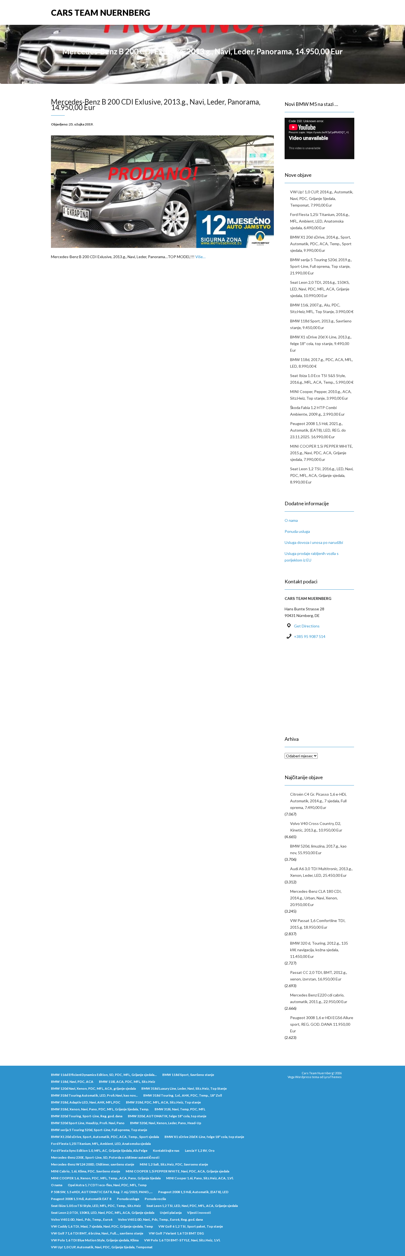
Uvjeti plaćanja (171, 1212)
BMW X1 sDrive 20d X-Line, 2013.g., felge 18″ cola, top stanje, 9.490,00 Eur (321, 343)
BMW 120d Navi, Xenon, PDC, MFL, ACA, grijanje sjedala (93, 1088)
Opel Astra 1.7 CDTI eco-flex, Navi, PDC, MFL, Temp (107, 1185)
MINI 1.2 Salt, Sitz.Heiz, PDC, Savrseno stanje (174, 1164)
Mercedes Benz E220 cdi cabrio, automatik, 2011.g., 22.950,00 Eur (318, 998)
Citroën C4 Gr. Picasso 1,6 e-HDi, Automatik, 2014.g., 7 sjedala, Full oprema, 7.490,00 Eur (318, 801)
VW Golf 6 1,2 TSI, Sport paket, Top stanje (190, 1226)
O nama (291, 520)
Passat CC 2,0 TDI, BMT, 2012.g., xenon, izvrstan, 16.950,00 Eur (318, 975)
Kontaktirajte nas (166, 1150)
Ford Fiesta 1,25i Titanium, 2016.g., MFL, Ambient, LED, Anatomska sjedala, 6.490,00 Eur (320, 221)
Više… (200, 256)
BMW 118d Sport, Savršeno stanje (188, 1075)
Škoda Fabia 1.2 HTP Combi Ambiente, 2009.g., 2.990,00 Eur (317, 410)
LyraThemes (333, 1077)
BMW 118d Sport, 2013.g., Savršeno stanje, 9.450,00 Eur (321, 324)
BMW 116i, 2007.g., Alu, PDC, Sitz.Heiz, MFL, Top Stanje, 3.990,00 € (321, 308)
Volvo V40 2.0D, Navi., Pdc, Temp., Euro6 (81, 1219)
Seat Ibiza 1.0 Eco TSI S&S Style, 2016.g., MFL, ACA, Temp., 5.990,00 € (321, 378)
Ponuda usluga (297, 531)
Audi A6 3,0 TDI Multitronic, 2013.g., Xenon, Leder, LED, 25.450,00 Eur (321, 872)
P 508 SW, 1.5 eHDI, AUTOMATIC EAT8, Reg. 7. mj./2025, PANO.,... (102, 1192)
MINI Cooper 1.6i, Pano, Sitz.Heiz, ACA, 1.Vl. (200, 1178)
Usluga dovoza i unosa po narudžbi (314, 542)
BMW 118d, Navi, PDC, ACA (72, 1081)
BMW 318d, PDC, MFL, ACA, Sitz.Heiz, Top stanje (163, 1102)
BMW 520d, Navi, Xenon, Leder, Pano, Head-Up (165, 1123)
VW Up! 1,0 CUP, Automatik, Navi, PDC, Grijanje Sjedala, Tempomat (102, 1247)
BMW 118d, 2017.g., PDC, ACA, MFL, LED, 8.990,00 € (321, 362)
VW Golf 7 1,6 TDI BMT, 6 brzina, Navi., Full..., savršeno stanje (97, 1233)
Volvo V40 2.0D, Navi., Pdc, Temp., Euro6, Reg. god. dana (160, 1219)
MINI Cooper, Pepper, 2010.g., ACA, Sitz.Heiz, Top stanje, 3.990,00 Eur (321, 394)
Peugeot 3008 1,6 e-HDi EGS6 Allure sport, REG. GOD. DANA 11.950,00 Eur (321, 1024)
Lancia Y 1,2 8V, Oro (200, 1150)
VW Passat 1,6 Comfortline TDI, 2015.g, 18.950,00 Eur (317, 923)
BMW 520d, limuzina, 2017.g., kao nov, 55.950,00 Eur (318, 849)
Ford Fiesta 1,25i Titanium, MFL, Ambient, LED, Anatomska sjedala (101, 1144)
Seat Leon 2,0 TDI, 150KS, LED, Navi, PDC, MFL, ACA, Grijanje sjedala (102, 1212)
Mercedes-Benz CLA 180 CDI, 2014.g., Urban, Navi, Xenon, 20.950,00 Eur (316, 898)
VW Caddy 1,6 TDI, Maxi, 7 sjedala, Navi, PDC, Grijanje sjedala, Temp (102, 1226)
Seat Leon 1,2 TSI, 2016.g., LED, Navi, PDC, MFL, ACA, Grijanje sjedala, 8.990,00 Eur (321, 475)
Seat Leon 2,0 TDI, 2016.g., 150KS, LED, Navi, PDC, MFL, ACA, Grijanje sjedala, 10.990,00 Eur (320, 289)
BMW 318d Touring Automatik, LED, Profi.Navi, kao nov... (94, 1095)
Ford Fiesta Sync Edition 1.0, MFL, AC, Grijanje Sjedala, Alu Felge (99, 1150)
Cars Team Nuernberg (100, 12)
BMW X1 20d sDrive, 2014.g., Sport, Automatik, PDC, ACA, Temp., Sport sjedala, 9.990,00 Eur (321, 244)
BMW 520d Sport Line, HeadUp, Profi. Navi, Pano (88, 1123)
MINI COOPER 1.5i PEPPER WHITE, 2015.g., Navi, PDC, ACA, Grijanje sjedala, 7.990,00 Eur (321, 453)
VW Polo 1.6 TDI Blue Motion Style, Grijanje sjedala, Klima (95, 1240)
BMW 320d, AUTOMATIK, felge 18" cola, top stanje (167, 1116)
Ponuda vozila (155, 1199)
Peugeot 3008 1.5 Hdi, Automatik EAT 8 (81, 1199)
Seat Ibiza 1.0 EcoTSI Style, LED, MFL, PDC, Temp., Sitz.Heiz (96, 1206)
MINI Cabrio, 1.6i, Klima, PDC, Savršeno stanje (85, 1171)
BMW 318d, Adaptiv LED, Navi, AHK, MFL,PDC (85, 1102)
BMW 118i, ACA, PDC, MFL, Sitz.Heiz (127, 1081)
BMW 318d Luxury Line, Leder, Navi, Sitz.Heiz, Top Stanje (184, 1088)
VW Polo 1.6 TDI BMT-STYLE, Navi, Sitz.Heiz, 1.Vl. (182, 1240)
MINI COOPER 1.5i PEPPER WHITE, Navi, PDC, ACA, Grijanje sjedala (177, 1171)
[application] (319, 137)
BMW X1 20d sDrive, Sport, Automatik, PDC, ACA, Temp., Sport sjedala (105, 1137)
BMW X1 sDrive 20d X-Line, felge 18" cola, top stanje (204, 1137)
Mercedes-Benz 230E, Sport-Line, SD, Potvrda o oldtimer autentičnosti (105, 1157)
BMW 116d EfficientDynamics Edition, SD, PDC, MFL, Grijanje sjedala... (104, 1075)
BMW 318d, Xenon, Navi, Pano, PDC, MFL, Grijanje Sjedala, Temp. (100, 1109)
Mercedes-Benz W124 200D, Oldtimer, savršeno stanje (92, 1164)
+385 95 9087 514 (309, 636)
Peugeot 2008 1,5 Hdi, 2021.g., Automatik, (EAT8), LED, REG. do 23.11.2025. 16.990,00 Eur (318, 430)
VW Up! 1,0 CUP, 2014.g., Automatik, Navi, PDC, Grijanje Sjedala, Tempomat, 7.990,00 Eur (321, 198)
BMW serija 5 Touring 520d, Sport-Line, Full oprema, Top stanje (99, 1130)
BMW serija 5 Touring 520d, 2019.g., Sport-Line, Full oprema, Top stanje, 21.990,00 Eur (321, 266)
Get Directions (307, 626)
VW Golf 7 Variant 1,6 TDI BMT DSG (176, 1233)
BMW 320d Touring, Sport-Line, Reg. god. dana (86, 1116)
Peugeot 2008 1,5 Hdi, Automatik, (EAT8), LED (193, 1192)
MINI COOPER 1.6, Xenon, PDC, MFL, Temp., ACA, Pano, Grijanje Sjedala (106, 1178)
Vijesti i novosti (199, 1212)
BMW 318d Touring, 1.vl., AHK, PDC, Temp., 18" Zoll (182, 1095)
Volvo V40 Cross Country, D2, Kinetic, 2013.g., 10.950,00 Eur (316, 826)
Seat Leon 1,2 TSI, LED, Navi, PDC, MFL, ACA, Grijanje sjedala (192, 1206)
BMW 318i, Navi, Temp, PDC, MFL (180, 1109)
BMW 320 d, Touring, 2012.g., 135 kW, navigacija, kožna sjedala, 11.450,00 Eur (319, 950)
